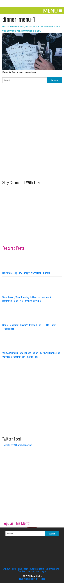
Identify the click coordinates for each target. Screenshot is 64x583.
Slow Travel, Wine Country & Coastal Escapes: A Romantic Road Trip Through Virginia (27, 299)
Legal (43, 571)
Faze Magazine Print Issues (32, 579)
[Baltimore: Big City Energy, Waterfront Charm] (32, 261)
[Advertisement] (32, 142)
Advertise (33, 571)
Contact (22, 571)
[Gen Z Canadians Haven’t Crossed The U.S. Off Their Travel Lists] (32, 313)
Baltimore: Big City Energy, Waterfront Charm (26, 273)
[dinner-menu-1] (32, 51)
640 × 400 (37, 26)
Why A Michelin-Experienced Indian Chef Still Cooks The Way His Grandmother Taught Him (31, 355)
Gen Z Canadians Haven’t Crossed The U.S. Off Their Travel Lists (29, 327)
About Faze (9, 568)
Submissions (52, 568)
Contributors (37, 568)
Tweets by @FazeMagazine (17, 444)
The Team (23, 568)
